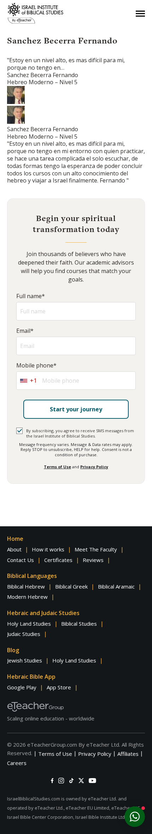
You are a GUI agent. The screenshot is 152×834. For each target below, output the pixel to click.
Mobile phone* (36, 365)
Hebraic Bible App (31, 676)
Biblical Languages (32, 576)
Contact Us (20, 559)
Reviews (93, 559)
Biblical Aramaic (116, 586)
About (14, 549)
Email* (25, 331)
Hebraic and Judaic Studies (43, 613)
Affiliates (128, 753)
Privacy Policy (94, 466)
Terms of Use (57, 466)
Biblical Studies (79, 623)
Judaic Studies (23, 633)
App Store (59, 687)
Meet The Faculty (96, 549)
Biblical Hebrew (26, 586)
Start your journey (76, 409)
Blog (13, 650)
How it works (48, 549)
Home (15, 539)
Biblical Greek (71, 586)
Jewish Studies (24, 660)
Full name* (30, 296)
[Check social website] (52, 780)
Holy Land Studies (29, 623)
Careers (17, 762)
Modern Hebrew (27, 596)
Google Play (21, 687)
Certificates (58, 559)
